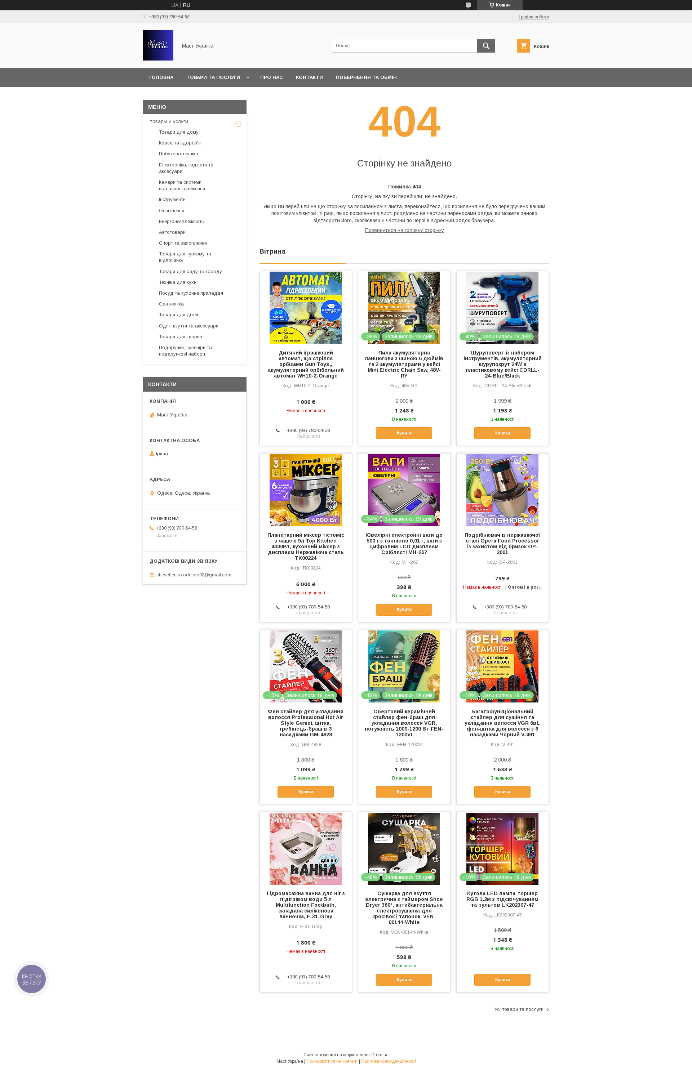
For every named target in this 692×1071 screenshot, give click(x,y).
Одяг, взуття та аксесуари (188, 326)
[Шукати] (486, 46)
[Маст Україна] (158, 59)
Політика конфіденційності (388, 1061)
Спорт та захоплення (183, 243)
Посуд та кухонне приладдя (191, 293)
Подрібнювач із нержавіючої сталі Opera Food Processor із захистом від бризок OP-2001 (502, 543)
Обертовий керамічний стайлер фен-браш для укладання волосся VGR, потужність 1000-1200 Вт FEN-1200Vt (404, 723)
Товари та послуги (213, 77)
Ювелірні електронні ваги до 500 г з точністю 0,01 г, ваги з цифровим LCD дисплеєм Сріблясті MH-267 (404, 543)
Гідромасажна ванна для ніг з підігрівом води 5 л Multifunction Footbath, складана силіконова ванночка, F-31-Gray (306, 905)
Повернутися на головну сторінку (404, 230)
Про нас (271, 77)
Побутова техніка (178, 153)
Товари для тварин (180, 336)
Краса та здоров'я (180, 143)
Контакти (309, 77)
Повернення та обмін (366, 77)
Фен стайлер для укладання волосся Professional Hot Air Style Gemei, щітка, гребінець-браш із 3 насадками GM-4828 (305, 723)
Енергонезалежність (181, 221)
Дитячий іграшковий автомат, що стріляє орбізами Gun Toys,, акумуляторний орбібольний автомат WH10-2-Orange (306, 364)
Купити (404, 433)
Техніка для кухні (178, 282)
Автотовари (172, 232)
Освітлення (171, 210)
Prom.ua (380, 1054)
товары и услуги (169, 121)
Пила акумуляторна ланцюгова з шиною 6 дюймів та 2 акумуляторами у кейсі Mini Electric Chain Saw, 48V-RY (404, 364)
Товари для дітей (178, 314)
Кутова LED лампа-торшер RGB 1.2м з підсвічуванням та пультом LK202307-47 (502, 899)
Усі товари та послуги (519, 1009)
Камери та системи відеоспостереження (182, 185)
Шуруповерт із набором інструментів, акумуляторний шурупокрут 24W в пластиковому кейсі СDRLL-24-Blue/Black (502, 364)
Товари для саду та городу (190, 271)
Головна (161, 77)
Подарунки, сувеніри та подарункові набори (185, 351)
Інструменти (172, 199)
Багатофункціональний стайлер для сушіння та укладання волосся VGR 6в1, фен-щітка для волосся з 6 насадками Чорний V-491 (503, 723)
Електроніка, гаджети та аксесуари (186, 168)
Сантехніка (171, 304)
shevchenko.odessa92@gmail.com (193, 574)
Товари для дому (179, 132)
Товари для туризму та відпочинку (185, 257)
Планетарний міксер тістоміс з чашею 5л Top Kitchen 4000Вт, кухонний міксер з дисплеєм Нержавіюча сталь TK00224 (305, 546)
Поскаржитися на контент (332, 1061)
